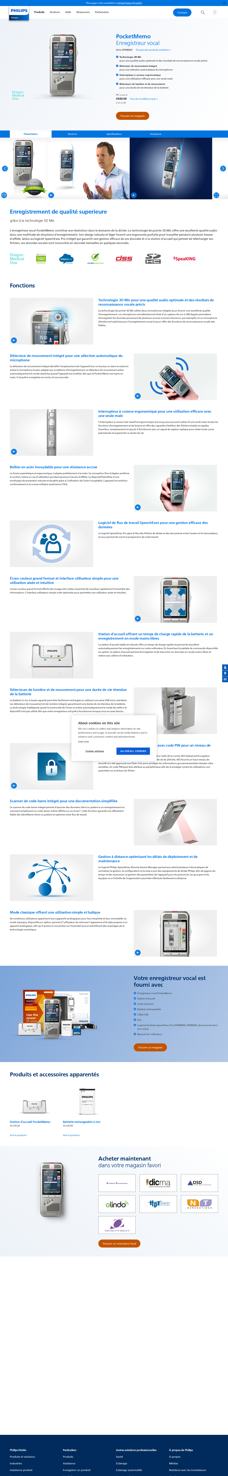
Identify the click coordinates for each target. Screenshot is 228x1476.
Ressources (83, 12)
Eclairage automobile (129, 1470)
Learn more (83, 741)
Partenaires (102, 12)
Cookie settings (95, 751)
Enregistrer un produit (76, 1470)
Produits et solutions (22, 1456)
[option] (23, 168)
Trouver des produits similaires (152, 50)
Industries (16, 1463)
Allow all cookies (133, 751)
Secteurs (55, 12)
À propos (174, 1456)
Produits (39, 12)
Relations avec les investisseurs (187, 1470)
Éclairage (121, 1463)
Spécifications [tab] (114, 134)
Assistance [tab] (155, 134)
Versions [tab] (72, 134)
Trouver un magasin (132, 115)
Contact (182, 12)
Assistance (69, 1463)
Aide (68, 12)
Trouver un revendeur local (119, 1243)
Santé (119, 1456)
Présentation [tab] (31, 134)
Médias (173, 1463)
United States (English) (129, 3)
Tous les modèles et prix (143, 99)
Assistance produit (21, 1470)
